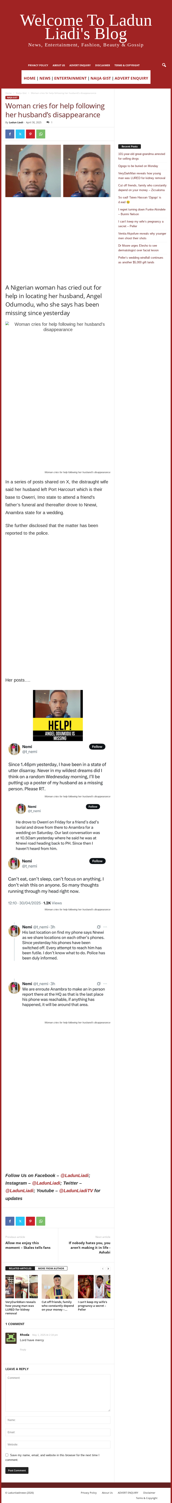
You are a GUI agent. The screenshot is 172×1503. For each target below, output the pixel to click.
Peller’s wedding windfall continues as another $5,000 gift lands (140, 260)
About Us (59, 65)
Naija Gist (21, 93)
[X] (20, 134)
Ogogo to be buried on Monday (138, 166)
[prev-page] (103, 1268)
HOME (30, 78)
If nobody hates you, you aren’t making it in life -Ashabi (89, 1247)
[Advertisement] (58, 208)
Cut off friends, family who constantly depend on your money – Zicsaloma (142, 188)
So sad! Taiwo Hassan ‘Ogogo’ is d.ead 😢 (139, 200)
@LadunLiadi (74, 1175)
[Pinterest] (30, 134)
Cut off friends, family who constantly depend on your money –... (58, 1305)
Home (8, 93)
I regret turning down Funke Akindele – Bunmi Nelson (142, 212)
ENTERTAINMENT (70, 78)
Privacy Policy (38, 65)
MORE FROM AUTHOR (51, 1268)
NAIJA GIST (100, 78)
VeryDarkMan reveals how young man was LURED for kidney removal (20, 1307)
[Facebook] (9, 134)
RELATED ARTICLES (20, 1268)
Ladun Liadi (16, 122)
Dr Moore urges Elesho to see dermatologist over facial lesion (138, 248)
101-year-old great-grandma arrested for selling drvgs (141, 156)
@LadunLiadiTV (76, 1190)
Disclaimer (102, 65)
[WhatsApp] (40, 134)
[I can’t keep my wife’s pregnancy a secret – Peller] (94, 1286)
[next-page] (108, 1268)
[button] (164, 65)
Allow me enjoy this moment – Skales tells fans (27, 1245)
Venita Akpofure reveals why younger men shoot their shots (142, 236)
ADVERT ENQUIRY (80, 65)
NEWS (44, 78)
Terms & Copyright (127, 65)
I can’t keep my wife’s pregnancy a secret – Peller (92, 1305)
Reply (23, 1349)
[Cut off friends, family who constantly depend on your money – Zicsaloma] (58, 1286)
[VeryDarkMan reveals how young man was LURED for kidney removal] (21, 1286)
